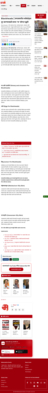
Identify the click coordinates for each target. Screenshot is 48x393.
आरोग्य (23, 5)
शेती (28, 5)
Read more (5, 36)
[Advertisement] (16, 76)
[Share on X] (5, 44)
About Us (3, 380)
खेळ (11, 5)
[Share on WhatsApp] (7, 44)
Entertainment (28, 369)
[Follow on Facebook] (12, 309)
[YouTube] (37, 382)
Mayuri (4, 40)
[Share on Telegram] (9, 44)
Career (2, 384)
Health (6, 15)
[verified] (7, 40)
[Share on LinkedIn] (12, 44)
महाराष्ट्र (40, 5)
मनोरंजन (18, 5)
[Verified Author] (18, 305)
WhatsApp (15, 259)
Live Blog (4, 9)
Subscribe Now (16, 269)
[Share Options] (14, 44)
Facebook (5, 259)
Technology (28, 371)
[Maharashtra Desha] (3, 2)
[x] (31, 382)
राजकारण (3, 5)
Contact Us (3, 382)
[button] (46, 12)
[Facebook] (27, 382)
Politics (27, 365)
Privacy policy (4, 386)
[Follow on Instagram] (16, 309)
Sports (26, 367)
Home (3, 15)
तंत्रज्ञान (33, 5)
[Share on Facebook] (3, 44)
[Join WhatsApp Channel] (23, 309)
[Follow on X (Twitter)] (19, 309)
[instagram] (34, 382)
